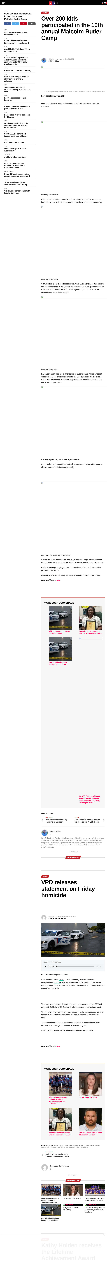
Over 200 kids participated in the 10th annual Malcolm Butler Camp (17, 16)
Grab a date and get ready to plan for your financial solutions (16, 79)
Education (7, 171)
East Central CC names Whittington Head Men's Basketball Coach (14, 165)
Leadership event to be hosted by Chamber (17, 116)
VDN (61, 980)
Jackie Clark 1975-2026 (88, 1097)
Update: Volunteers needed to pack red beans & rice (17, 107)
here (58, 580)
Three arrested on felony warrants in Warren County (15, 183)
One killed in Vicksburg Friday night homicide (17, 50)
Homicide (68, 1145)
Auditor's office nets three (15, 157)
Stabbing (45, 1147)
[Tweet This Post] (15, 23)
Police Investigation (92, 1145)
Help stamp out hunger (14, 142)
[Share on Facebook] (7, 23)
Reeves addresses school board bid (15, 99)
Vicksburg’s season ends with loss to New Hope (17, 192)
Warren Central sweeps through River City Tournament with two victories (58, 1100)
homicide (57, 982)
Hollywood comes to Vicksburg (17, 70)
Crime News (59, 1145)
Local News (78, 1145)
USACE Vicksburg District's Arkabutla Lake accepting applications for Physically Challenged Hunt (16, 61)
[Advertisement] (53, 1253)
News (5, 11)
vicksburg (71, 1147)
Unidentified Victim (58, 1147)
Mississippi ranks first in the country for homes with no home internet (16, 125)
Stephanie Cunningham (58, 918)
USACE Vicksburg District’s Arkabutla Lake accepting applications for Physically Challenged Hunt (90, 799)
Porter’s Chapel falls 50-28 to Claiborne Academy (90, 1134)
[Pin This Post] (23, 23)
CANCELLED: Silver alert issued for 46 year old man (15, 135)
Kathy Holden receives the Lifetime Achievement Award (16, 42)
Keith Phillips (54, 61)
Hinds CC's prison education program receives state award (17, 175)
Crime (6, 154)
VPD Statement (82, 1147)
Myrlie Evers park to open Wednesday (15, 150)
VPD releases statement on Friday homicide (15, 33)
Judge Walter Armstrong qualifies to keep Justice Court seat (17, 89)
